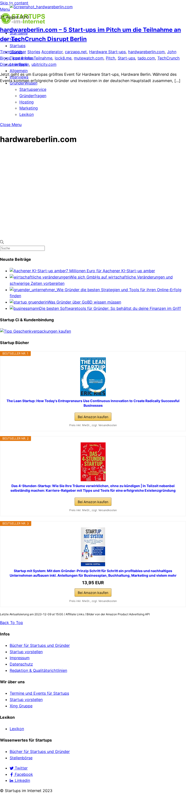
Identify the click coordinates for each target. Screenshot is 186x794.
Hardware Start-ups (107, 51)
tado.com (146, 58)
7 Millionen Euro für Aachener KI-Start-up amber (110, 270)
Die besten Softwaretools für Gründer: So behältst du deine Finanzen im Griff (110, 308)
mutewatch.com (88, 58)
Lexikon (26, 114)
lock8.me (63, 58)
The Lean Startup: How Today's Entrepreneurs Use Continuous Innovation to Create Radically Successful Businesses (93, 403)
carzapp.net (76, 51)
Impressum (20, 657)
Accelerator (51, 51)
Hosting (26, 102)
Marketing (28, 108)
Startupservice (32, 89)
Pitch (110, 58)
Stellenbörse (21, 757)
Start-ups (126, 58)
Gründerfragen (32, 95)
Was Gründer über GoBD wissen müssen (84, 302)
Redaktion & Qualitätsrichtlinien (38, 670)
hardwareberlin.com (146, 51)
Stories (33, 51)
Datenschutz (21, 664)
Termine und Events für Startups (39, 693)
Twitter (21, 768)
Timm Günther (13, 51)
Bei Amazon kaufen (93, 417)
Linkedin (22, 780)
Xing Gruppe (21, 705)
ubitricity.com (43, 64)
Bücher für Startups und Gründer (40, 645)
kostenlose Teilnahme (32, 58)
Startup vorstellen (26, 651)
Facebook (23, 774)
